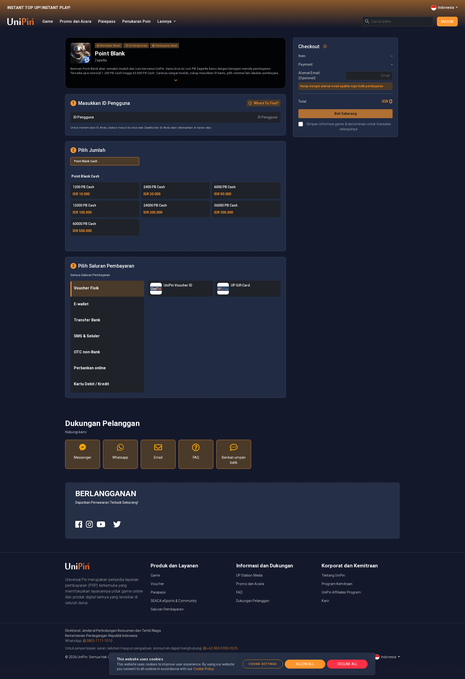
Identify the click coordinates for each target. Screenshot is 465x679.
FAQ (239, 592)
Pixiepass (107, 21)
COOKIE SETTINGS (263, 664)
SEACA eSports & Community (174, 601)
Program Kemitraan (337, 584)
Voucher (157, 584)
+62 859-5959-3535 (222, 648)
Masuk (447, 21)
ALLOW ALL (305, 664)
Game (47, 21)
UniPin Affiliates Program (341, 592)
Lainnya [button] (164, 21)
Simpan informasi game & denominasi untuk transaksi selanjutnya (348, 126)
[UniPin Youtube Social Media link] (101, 524)
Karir (325, 601)
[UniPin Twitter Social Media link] (117, 524)
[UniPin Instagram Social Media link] (89, 524)
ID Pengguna (83, 117)
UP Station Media (249, 575)
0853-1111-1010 (99, 641)
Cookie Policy (204, 669)
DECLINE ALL (347, 664)
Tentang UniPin (333, 575)
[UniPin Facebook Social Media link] (78, 524)
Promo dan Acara (75, 21)
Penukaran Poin (136, 21)
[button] (263, 103)
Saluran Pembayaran (167, 609)
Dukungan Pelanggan (252, 601)
